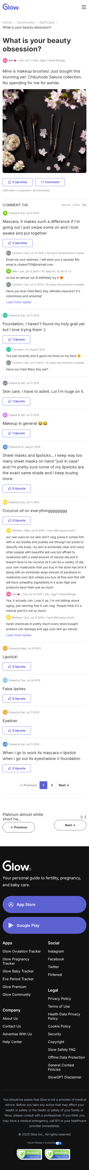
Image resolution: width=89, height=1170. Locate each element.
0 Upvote (18, 488)
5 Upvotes (19, 182)
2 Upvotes (19, 243)
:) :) (83, 817)
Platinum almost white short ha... (23, 816)
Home (7, 22)
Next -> (70, 825)
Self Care (47, 22)
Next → (64, 785)
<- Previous (19, 827)
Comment (52, 182)
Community (25, 22)
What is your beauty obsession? (27, 27)
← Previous (28, 785)
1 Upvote (18, 339)
